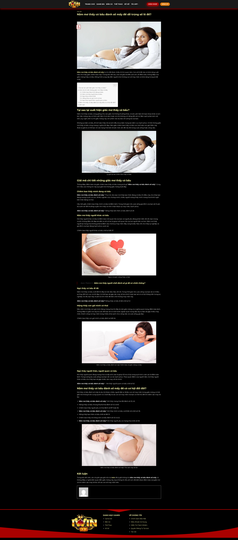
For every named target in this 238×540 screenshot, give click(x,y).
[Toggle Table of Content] (114, 85)
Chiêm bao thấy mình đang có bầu (92, 92)
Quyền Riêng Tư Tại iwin (140, 528)
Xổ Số (127, 4)
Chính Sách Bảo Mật (138, 519)
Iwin (113, 477)
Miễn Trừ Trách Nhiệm (139, 525)
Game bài (101, 4)
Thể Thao (118, 4)
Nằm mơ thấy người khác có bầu (92, 94)
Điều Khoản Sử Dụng (139, 522)
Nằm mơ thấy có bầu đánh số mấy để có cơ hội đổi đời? (97, 102)
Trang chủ (90, 4)
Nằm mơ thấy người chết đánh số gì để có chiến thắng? (119, 283)
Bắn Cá (109, 4)
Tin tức (79, 11)
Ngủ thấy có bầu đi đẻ (89, 96)
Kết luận (82, 105)
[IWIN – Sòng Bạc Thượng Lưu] (75, 4)
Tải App (134, 4)
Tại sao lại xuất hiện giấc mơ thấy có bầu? (92, 88)
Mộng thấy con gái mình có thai (92, 98)
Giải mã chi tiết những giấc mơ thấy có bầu (93, 90)
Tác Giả (133, 532)
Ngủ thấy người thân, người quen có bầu (94, 100)
